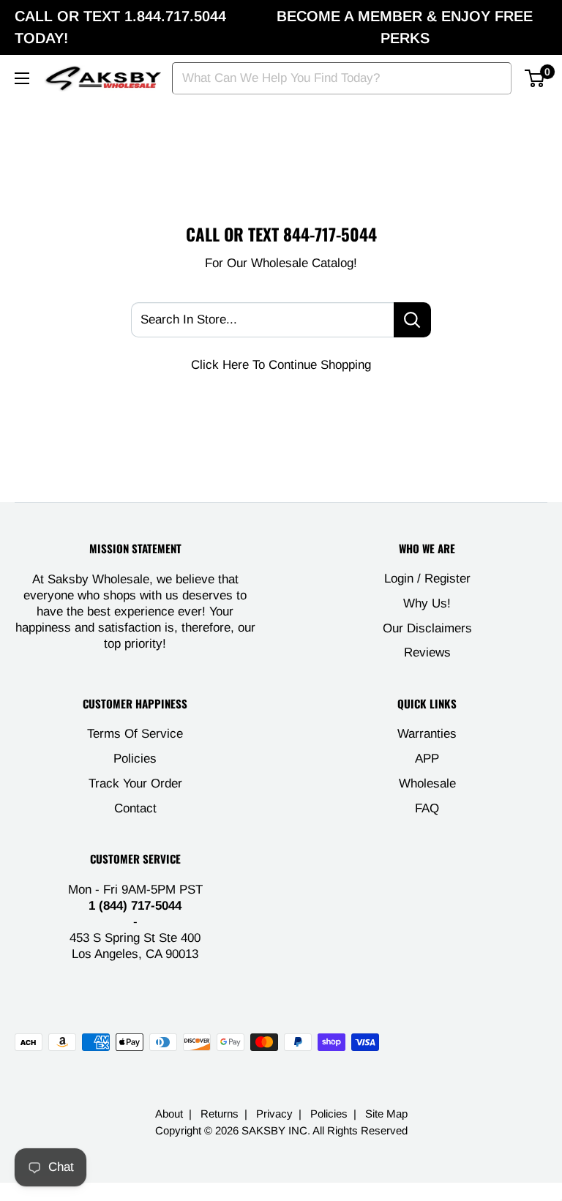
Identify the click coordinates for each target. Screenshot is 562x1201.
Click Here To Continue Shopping (281, 365)
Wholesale (427, 783)
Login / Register (427, 578)
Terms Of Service (135, 734)
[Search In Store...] (412, 319)
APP (427, 759)
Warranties (427, 734)
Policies (135, 759)
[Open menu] (22, 78)
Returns (220, 1113)
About (169, 1113)
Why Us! (427, 603)
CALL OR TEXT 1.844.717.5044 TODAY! (120, 27)
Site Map (386, 1113)
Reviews (427, 652)
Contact (135, 808)
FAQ (427, 808)
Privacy (274, 1113)
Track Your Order (135, 783)
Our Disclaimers (427, 628)
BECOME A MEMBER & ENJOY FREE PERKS (405, 27)
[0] (535, 78)
